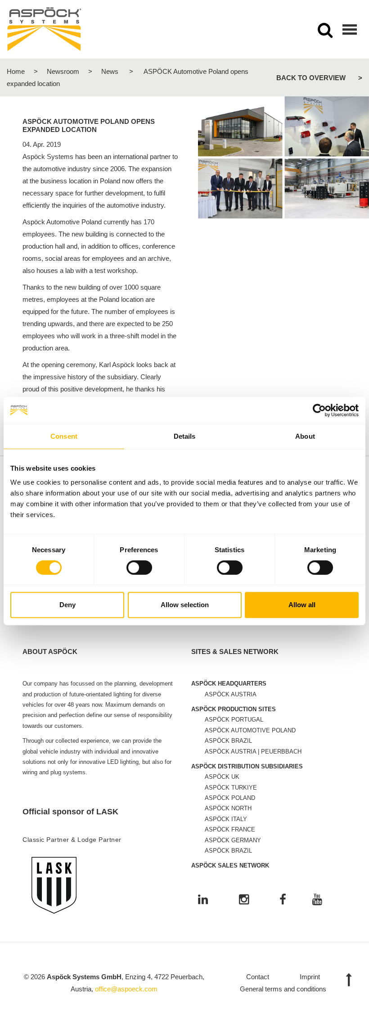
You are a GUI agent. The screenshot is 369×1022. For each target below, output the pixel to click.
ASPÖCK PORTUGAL (234, 719)
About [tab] (305, 436)
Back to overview (311, 78)
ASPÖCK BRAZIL (228, 740)
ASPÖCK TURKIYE (231, 787)
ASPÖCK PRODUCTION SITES (233, 709)
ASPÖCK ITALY (226, 819)
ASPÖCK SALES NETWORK (230, 865)
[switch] (139, 567)
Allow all (301, 605)
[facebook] (282, 900)
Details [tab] (185, 436)
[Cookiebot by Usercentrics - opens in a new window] (319, 410)
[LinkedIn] (203, 900)
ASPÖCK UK (222, 776)
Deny (67, 605)
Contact (257, 977)
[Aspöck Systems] (44, 29)
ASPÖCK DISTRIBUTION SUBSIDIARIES (247, 766)
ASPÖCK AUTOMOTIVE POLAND (250, 730)
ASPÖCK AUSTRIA (230, 694)
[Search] (325, 32)
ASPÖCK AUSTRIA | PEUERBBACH (253, 751)
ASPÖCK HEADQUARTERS (228, 683)
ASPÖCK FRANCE (230, 829)
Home (16, 71)
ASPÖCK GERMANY (233, 840)
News (109, 71)
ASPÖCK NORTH (228, 808)
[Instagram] (244, 900)
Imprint (310, 977)
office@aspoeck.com (126, 989)
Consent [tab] (63, 436)
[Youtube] (317, 900)
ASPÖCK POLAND (230, 798)
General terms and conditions (283, 989)
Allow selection (185, 605)
